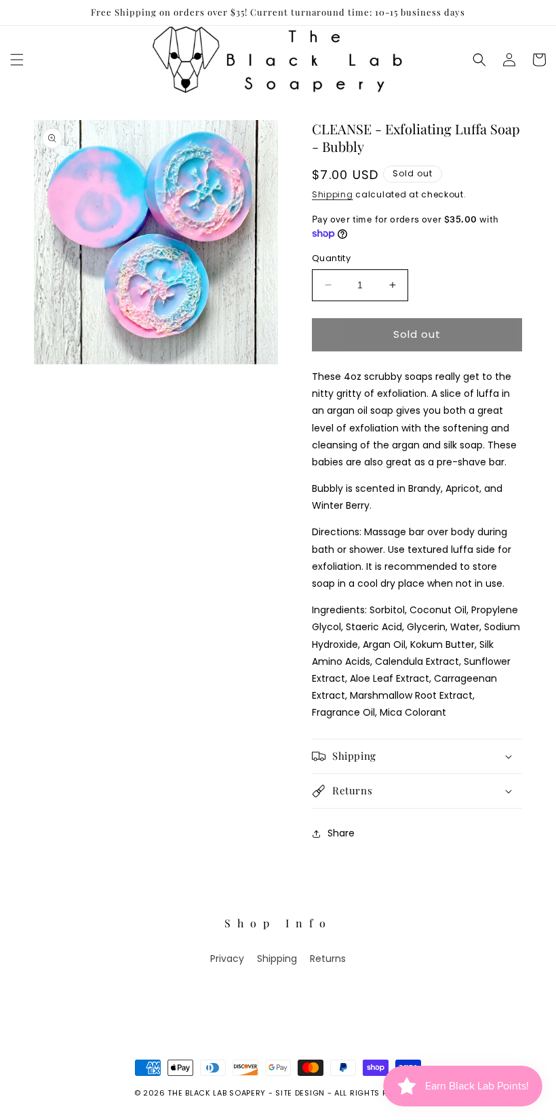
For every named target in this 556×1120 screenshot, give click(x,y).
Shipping (332, 194)
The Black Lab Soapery (216, 1092)
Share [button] (341, 833)
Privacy (227, 958)
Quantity (331, 258)
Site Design (300, 1092)
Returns (328, 958)
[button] (17, 60)
